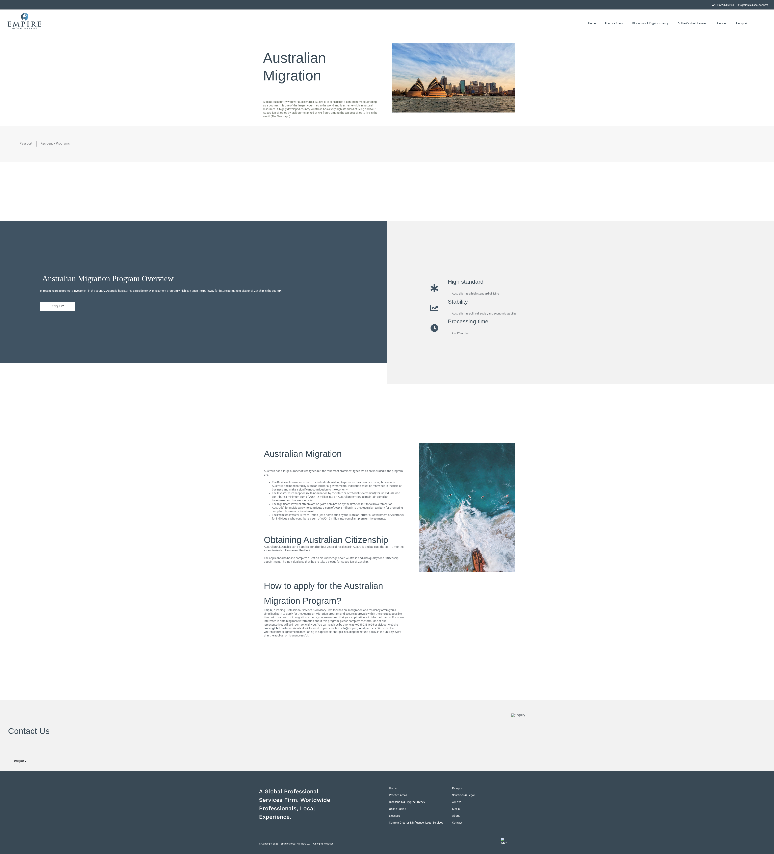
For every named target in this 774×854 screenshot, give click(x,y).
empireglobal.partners (277, 628)
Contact (457, 822)
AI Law (456, 802)
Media (456, 808)
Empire (268, 610)
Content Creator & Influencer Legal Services (416, 822)
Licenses (394, 815)
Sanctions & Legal (463, 795)
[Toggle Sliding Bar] (757, 23)
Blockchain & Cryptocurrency (407, 802)
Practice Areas (398, 795)
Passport (458, 788)
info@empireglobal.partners (753, 5)
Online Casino (397, 808)
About (456, 815)
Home (392, 788)
